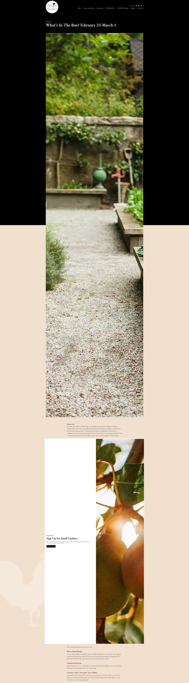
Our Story (140, 8)
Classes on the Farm (88, 8)
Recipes (133, 8)
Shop (79, 8)
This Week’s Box (110, 8)
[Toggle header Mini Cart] (141, 6)
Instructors (100, 8)
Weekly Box (48, 21)
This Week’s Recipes (122, 8)
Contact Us (133, 5)
